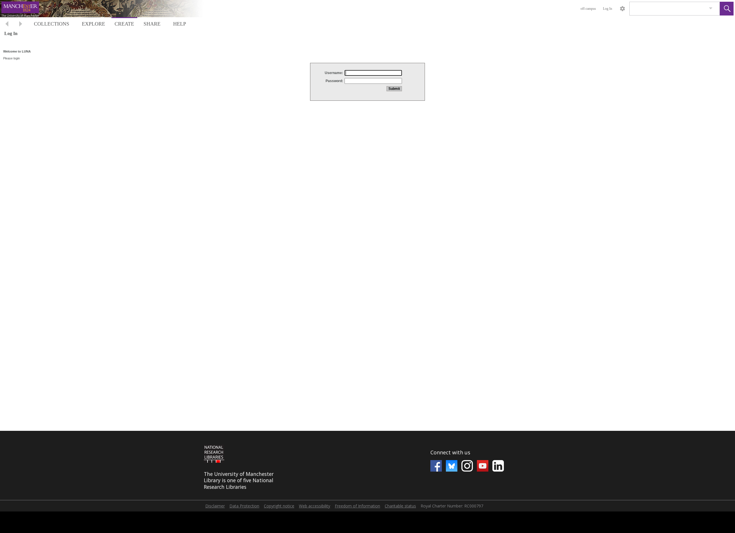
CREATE (124, 24)
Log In (607, 9)
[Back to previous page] (7, 24)
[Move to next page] (21, 24)
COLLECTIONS (51, 24)
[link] (711, 8)
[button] (727, 8)
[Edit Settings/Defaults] (622, 8)
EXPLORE (93, 24)
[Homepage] (108, 8)
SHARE (152, 24)
